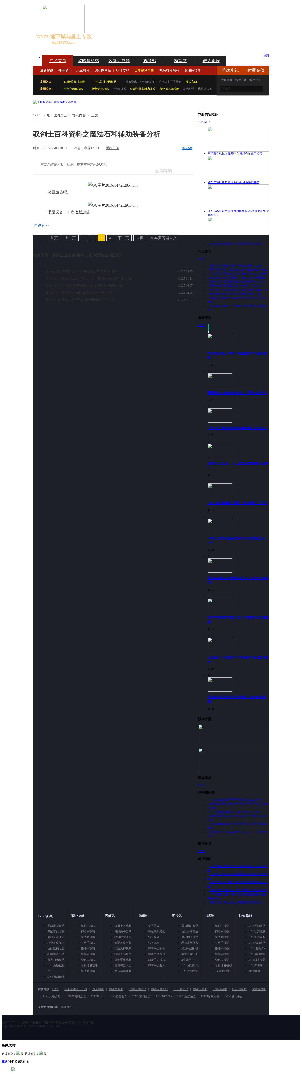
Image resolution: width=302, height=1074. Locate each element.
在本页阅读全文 (163, 238)
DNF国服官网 (257, 925)
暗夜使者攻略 (89, 965)
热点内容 (79, 115)
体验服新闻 (147, 81)
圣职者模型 (222, 959)
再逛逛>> (42, 225)
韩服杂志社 (155, 942)
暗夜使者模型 (223, 965)
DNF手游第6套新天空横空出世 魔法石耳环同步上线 (89, 278)
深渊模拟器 (192, 70)
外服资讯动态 (55, 937)
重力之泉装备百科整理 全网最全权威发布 (80, 300)
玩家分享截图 (189, 931)
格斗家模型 (222, 948)
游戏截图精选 (189, 948)
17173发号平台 (233, 996)
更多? (5, 1061)
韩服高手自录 (122, 931)
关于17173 (8, 1022)
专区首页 (57, 60)
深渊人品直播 (122, 954)
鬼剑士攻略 (88, 925)
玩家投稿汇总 (55, 948)
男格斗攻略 (88, 954)
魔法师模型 (222, 937)
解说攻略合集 (122, 942)
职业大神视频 (122, 948)
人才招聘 (22, 1022)
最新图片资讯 (189, 925)
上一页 (70, 238)
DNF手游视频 (156, 959)
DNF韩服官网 (257, 942)
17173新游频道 (186, 996)
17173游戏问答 (210, 996)
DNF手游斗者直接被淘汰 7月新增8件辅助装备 (84, 286)
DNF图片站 (103, 70)
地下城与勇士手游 (75, 989)
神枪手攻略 (88, 931)
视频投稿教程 (169, 70)
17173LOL (97, 996)
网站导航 (88, 1022)
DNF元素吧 (200, 989)
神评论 (187, 148)
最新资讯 (46, 70)
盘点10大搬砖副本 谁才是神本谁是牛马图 (235, 265)
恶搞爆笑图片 (189, 942)
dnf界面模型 (222, 971)
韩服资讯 (131, 81)
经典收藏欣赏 (122, 937)
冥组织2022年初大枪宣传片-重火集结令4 (237, 393)
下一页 (123, 238)
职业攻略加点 (55, 942)
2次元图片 (187, 959)
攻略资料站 (88, 60)
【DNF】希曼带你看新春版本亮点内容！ (237, 428)
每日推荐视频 (122, 925)
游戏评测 (255, 80)
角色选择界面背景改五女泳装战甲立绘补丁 (236, 294)
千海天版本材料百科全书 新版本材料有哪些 (82, 271)
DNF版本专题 (257, 959)
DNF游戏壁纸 (190, 965)
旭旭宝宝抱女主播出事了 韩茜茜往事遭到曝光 (238, 278)
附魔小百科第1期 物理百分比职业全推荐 (79, 293)
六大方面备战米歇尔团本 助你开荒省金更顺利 (238, 274)
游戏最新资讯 (55, 925)
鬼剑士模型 (222, 925)
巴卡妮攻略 (120, 88)
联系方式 (61, 1022)
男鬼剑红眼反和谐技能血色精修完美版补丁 (236, 286)
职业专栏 (122, 70)
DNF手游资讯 (156, 954)
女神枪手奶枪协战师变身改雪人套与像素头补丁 (239, 290)
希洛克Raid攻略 (169, 88)
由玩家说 (188, 88)
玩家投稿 (83, 70)
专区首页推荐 (55, 931)
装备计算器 (119, 60)
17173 (37, 115)
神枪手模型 (222, 931)
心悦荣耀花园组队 (105, 81)
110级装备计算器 (74, 81)
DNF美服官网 (257, 954)
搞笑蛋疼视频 (122, 959)
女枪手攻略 (88, 942)
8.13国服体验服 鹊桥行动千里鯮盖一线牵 (234, 812)
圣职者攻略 (88, 959)
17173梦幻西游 (141, 996)
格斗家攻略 (88, 948)
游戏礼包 (230, 70)
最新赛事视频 (122, 971)
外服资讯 (64, 70)
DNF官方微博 (257, 931)
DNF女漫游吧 (51, 996)
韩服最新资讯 (156, 931)
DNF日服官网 (257, 948)
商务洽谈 (48, 1022)
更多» (204, 121)
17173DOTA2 (164, 996)
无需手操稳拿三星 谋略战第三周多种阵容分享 (238, 270)
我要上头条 (205, 88)
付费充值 (255, 70)
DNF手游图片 (156, 965)
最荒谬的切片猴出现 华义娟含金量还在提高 (236, 282)
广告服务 (35, 1022)
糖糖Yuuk (66, 1007)
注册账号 (226, 80)
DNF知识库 (255, 965)
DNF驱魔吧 (259, 989)
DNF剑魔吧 (239, 989)
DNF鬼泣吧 (180, 989)
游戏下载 (241, 80)
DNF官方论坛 (257, 937)
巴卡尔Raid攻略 (73, 88)
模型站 (180, 60)
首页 (54, 238)
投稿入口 (191, 81)
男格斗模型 (222, 954)
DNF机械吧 (220, 989)
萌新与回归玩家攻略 (143, 88)
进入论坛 (211, 60)
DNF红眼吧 (116, 989)
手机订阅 (112, 148)
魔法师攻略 (88, 937)
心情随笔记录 (55, 954)
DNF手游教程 (156, 948)
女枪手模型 (222, 942)
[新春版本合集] (54, 102)
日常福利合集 (144, 70)
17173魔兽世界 (118, 996)
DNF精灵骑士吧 (76, 996)
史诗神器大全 (122, 965)
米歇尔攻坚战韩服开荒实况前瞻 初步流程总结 (238, 890)
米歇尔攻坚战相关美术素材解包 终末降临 (235, 902)
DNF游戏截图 (56, 976)
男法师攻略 (88, 971)
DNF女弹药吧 (159, 989)
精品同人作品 (189, 937)
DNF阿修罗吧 (137, 989)
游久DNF (98, 989)
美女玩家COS (189, 954)
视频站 (149, 60)
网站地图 (254, 971)
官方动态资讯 (55, 959)
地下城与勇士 (57, 115)
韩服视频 (153, 937)
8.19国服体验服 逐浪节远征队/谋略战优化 (235, 800)
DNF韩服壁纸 (190, 971)
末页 (139, 238)
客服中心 (75, 1022)
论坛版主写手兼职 (170, 81)
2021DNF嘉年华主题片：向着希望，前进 (237, 503)
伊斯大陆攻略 (100, 88)
